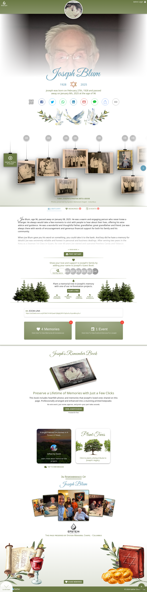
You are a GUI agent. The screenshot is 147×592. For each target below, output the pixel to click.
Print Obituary (74, 254)
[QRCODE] (31, 101)
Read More (73, 249)
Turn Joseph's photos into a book (73, 199)
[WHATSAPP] (62, 101)
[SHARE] (105, 101)
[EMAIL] (84, 101)
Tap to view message (56, 467)
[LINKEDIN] (73, 101)
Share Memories (75, 582)
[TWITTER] (52, 101)
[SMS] (94, 101)
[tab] (54, 208)
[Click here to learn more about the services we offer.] (73, 528)
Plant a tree (73, 291)
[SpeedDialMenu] (141, 586)
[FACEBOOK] (41, 101)
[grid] (73, 170)
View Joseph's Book (73, 409)
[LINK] (115, 101)
